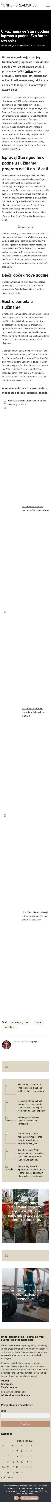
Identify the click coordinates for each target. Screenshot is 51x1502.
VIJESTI (41, 45)
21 (8, 1467)
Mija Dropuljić (16, 45)
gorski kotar (10, 1027)
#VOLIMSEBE (25, 1284)
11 (26, 1456)
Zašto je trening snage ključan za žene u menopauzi (25, 1294)
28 (8, 1472)
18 (26, 1462)
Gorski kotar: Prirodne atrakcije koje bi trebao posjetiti (33, 712)
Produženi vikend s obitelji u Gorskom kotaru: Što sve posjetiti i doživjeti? (35, 916)
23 (17, 1467)
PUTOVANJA (25, 1197)
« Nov (4, 1477)
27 (3, 1472)
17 (22, 1462)
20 (3, 1467)
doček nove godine (20, 1022)
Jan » (10, 1477)
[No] (47, 1492)
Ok (16, 1498)
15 (12, 1462)
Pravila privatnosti (29, 1498)
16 (17, 1462)
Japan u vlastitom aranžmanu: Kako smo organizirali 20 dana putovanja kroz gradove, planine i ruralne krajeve (25, 1211)
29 (12, 1472)
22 (12, 1467)
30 (17, 1472)
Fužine (29, 71)
